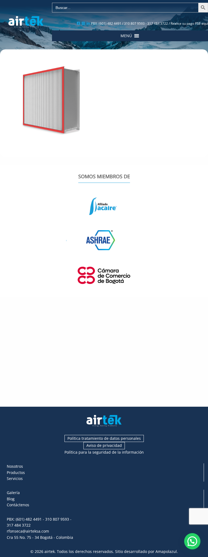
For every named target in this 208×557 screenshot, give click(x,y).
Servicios (15, 478)
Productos (16, 472)
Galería (13, 492)
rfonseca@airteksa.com (28, 531)
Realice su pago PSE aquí (189, 23)
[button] (126, 35)
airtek (49, 551)
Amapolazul (166, 551)
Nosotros (15, 466)
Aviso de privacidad (104, 445)
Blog (11, 498)
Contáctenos (18, 504)
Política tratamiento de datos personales (104, 438)
